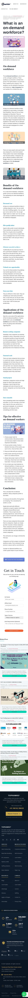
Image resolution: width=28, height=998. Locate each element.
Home (2, 4)
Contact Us (17, 897)
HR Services (13, 721)
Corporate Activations (20, 849)
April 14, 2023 (3, 648)
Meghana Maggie (12, 755)
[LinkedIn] (3, 839)
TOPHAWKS (14, 795)
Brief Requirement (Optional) (12, 621)
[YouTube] (17, 839)
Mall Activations (18, 853)
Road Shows (18, 861)
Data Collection (5, 870)
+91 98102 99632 (16, 808)
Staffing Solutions (6, 721)
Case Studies (5, 884)
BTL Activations (5, 857)
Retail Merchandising (7, 853)
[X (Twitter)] (6, 839)
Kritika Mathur (13, 684)
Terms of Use (4, 993)
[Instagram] (14, 839)
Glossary (4, 893)
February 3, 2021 (3, 684)
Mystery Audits (5, 861)
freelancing (11, 685)
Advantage (4, 889)
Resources (23, 4)
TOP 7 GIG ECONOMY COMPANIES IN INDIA (11, 682)
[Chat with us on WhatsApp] (24, 994)
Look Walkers (18, 857)
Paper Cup (17, 870)
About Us (17, 880)
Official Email (8, 603)
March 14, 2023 (3, 755)
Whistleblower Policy (17, 995)
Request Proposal (13, 813)
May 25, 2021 (2, 720)
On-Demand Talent (18, 685)
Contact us (4, 9)
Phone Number (9, 609)
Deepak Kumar (11, 720)
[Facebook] (10, 839)
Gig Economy (5, 685)
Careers (17, 889)
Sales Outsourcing (6, 849)
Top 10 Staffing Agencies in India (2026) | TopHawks (11, 718)
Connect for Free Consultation (15, 559)
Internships (4, 901)
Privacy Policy (18, 901)
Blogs (3, 880)
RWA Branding (18, 866)
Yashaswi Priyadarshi (13, 648)
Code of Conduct (5, 995)
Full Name (7, 597)
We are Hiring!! (13, 9)
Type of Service (9, 615)
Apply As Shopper (6, 897)
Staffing (17, 893)
